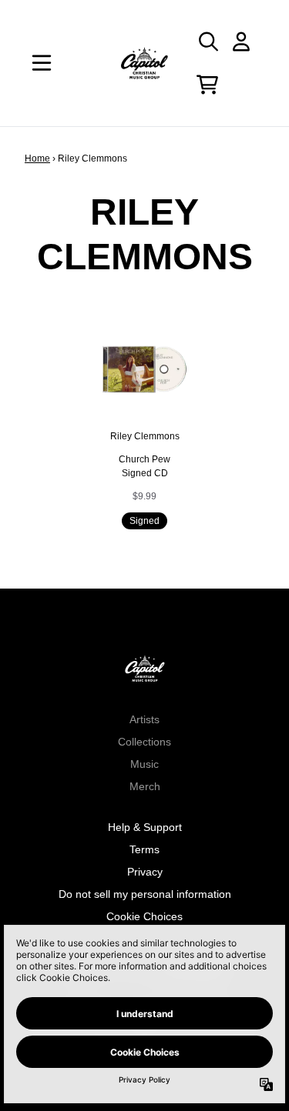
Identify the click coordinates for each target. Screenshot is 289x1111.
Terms (144, 849)
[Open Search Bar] (207, 41)
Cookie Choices (144, 916)
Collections (144, 742)
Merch (144, 786)
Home (37, 158)
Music (144, 764)
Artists (144, 719)
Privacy (145, 872)
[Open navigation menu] (42, 63)
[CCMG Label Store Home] (145, 63)
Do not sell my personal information (145, 894)
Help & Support (145, 827)
